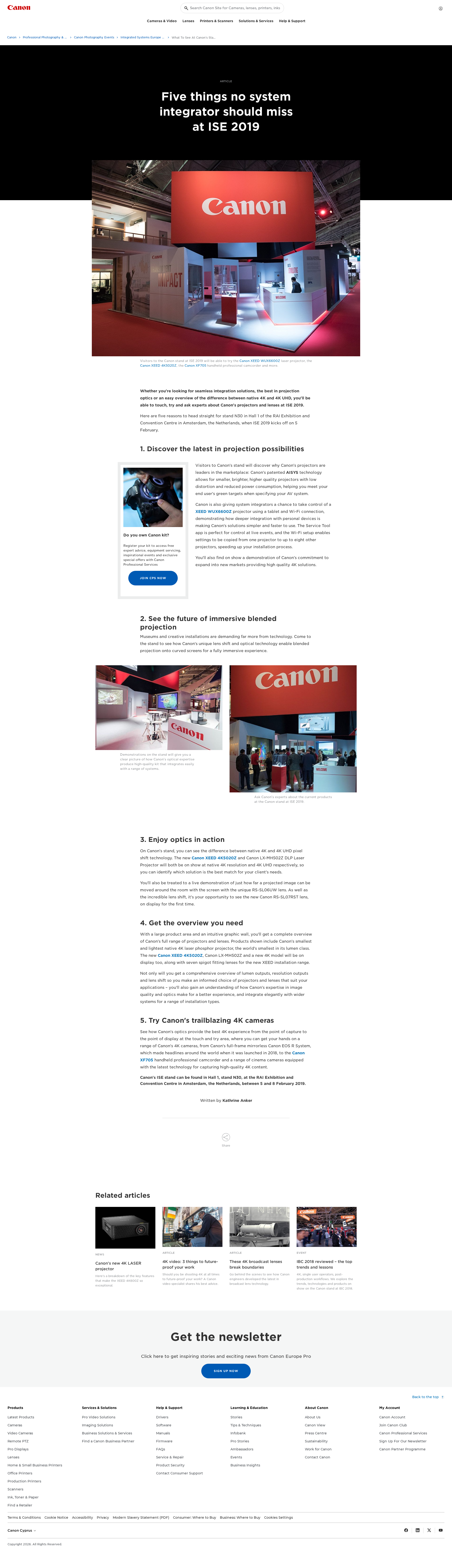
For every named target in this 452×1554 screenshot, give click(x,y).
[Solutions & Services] (275, 20)
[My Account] (440, 8)
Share (226, 1145)
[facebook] (406, 1530)
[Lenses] (196, 20)
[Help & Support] (307, 20)
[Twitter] (429, 1530)
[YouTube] (440, 1530)
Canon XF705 (195, 365)
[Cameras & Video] (179, 20)
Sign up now (226, 1371)
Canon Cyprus (20, 1530)
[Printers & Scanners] (235, 20)
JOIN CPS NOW (153, 578)
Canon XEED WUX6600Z (259, 361)
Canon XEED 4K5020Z (158, 365)
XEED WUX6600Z (213, 511)
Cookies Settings (278, 1517)
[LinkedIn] (417, 1530)
